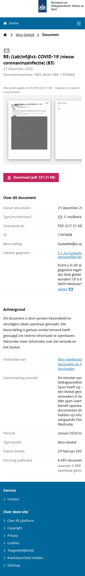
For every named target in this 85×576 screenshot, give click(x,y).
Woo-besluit (25, 35)
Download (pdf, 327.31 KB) (34, 177)
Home (13, 23)
